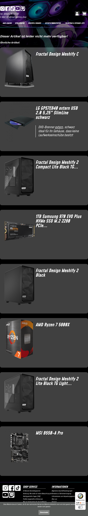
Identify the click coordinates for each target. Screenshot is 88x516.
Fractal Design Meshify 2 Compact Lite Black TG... (57, 164)
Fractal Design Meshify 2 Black (57, 273)
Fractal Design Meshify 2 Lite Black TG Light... (57, 381)
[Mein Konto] (77, 13)
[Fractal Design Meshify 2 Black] (18, 288)
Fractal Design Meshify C (57, 54)
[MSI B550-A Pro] (18, 450)
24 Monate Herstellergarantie (31, 491)
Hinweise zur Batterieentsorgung (61, 494)
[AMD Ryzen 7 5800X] (18, 342)
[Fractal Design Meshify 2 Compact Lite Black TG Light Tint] (18, 179)
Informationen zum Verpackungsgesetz (63, 496)
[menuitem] (77, 13)
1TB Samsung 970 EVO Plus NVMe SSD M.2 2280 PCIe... (58, 221)
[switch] (80, 507)
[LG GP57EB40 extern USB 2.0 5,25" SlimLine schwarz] (18, 125)
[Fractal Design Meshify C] (18, 71)
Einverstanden (44, 512)
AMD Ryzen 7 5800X (52, 325)
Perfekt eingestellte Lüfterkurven (33, 499)
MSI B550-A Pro (49, 433)
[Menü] (84, 493)
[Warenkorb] (84, 13)
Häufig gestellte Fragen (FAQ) (31, 496)
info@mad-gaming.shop (16, 17)
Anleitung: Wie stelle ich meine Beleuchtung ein (36, 494)
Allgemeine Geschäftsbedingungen (62, 491)
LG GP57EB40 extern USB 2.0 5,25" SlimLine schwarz (56, 113)
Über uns (54, 499)
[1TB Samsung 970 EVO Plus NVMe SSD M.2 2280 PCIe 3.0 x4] (18, 234)
